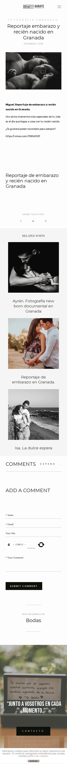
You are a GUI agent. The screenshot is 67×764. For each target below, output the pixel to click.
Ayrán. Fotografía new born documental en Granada (33, 278)
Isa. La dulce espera (33, 420)
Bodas (33, 620)
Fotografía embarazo (33, 20)
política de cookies (37, 756)
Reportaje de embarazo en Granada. (33, 351)
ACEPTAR (33, 761)
